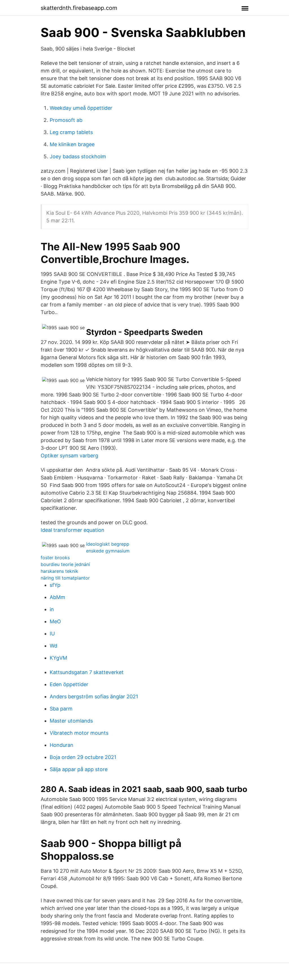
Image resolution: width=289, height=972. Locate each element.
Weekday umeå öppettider (81, 108)
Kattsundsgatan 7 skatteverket (87, 672)
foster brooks (55, 557)
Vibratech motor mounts (79, 733)
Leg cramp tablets (71, 132)
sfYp (55, 585)
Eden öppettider (69, 684)
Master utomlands (71, 721)
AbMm (57, 597)
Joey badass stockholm (78, 156)
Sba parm (61, 709)
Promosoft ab (66, 120)
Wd (53, 646)
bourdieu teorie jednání (65, 564)
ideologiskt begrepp (107, 544)
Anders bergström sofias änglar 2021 (94, 696)
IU (52, 634)
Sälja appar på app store (79, 769)
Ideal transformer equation (72, 530)
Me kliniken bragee (72, 144)
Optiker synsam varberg (69, 455)
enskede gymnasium (108, 551)
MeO (55, 621)
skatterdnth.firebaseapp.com (79, 8)
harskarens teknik (59, 571)
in (52, 609)
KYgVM (58, 658)
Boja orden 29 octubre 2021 (83, 757)
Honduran (61, 745)
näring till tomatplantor (65, 578)
